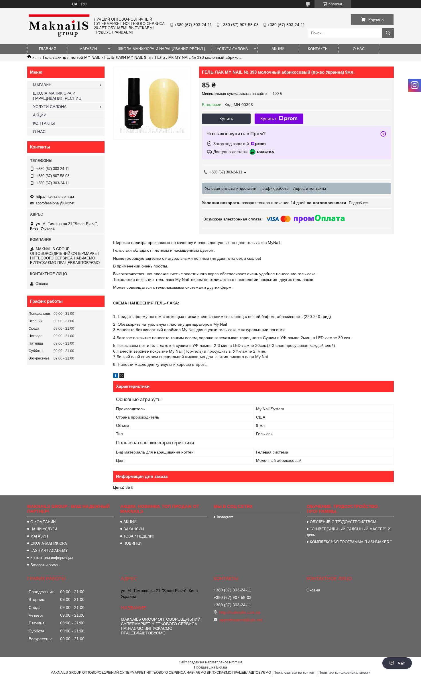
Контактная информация (51, 558)
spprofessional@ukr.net (55, 203)
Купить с (269, 118)
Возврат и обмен (44, 565)
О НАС (359, 49)
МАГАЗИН (88, 49)
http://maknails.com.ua (55, 196)
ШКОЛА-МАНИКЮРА (48, 543)
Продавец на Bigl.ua (210, 667)
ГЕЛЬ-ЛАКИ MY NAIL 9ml (127, 57)
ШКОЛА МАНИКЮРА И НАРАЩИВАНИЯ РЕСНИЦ (161, 49)
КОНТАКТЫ (318, 49)
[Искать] (388, 33)
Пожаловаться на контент (295, 673)
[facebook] (115, 376)
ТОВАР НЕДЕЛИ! (138, 536)
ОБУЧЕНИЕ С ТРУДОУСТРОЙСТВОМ (343, 522)
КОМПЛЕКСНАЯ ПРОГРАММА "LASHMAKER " (351, 542)
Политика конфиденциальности (344, 673)
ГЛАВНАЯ (47, 49)
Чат (401, 663)
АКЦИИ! (130, 522)
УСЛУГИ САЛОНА (232, 49)
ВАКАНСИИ (133, 529)
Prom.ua (235, 662)
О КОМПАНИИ (43, 522)
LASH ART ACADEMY (49, 550)
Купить (226, 118)
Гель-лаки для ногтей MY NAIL (71, 57)
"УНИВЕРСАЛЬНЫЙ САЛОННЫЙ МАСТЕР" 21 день (349, 532)
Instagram (225, 517)
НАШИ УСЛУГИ (43, 529)
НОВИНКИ (132, 543)
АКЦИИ (278, 49)
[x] (121, 376)
